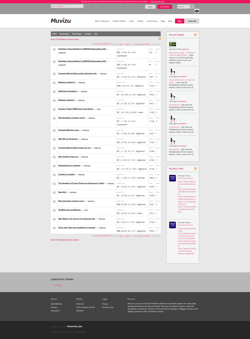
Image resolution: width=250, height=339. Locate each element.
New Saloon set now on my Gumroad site (76, 219)
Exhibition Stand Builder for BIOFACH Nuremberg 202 (82, 49)
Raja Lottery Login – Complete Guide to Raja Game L (182, 53)
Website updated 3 (67, 82)
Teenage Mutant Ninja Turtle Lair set (74, 148)
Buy (179, 21)
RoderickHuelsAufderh (185, 178)
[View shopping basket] (197, 10)
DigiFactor (103, 73)
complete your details (142, 44)
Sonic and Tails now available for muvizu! (77, 227)
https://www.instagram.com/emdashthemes (187, 243)
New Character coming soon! (71, 201)
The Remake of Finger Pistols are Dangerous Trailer (81, 183)
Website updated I (66, 100)
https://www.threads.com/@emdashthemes (187, 191)
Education (55, 310)
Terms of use (107, 307)
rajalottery (185, 49)
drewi (99, 109)
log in (121, 44)
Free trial (192, 21)
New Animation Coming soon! (71, 118)
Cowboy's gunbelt (66, 174)
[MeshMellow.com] (74, 326)
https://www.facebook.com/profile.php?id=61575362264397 (187, 236)
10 (108, 44)
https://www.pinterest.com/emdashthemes (187, 184)
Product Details (119, 21)
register (127, 44)
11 (111, 44)
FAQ (95, 34)
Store (131, 21)
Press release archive (85, 307)
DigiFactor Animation (68, 91)
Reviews (79, 310)
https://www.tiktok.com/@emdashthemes (187, 197)
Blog (163, 21)
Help (170, 21)
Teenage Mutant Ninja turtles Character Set (77, 73)
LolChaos (141, 178)
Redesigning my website (69, 165)
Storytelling (174, 105)
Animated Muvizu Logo (68, 130)
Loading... (58, 285)
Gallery (140, 21)
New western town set (68, 157)
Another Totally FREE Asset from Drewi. (76, 109)
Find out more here (157, 1)
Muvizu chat (176, 168)
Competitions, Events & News (68, 39)
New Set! (62, 192)
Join (164, 7)
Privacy (105, 304)
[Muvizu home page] (61, 20)
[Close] (168, 1)
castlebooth (62, 52)
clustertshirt (122, 124)
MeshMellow (56, 304)
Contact (54, 307)
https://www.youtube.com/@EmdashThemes (187, 209)
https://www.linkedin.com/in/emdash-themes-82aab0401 (187, 251)
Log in (150, 7)
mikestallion (183, 76)
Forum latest (176, 34)
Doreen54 (141, 77)
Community (152, 21)
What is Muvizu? (102, 21)
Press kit (80, 304)
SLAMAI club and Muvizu (69, 210)
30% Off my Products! (68, 139)
